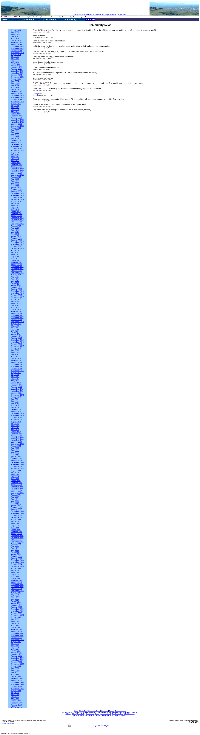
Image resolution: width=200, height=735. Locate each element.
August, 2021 (16, 153)
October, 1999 (16, 687)
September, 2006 (17, 517)
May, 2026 (15, 36)
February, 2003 (16, 605)
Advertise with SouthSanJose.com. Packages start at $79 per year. (100, 14)
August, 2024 (16, 79)
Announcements (120, 711)
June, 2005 (15, 548)
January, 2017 (16, 265)
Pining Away (37, 94)
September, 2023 (17, 102)
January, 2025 (16, 69)
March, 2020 (16, 187)
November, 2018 (17, 220)
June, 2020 (15, 181)
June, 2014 (15, 328)
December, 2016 (17, 267)
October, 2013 (16, 344)
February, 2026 (16, 42)
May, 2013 (15, 354)
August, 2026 (16, 30)
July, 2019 (15, 203)
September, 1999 (17, 689)
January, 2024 (16, 93)
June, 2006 (15, 523)
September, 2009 (17, 444)
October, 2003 (16, 589)
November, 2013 (17, 342)
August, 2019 (16, 201)
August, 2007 (16, 495)
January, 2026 (16, 44)
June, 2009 (15, 450)
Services (135, 712)
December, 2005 (17, 536)
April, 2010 (15, 430)
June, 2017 (15, 254)
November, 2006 (17, 513)
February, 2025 (16, 67)
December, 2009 (17, 438)
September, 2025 (17, 53)
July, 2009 (15, 448)
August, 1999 (16, 691)
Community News (94, 711)
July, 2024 (15, 81)
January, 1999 (16, 705)
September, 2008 (17, 468)
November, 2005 (17, 538)
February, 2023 (16, 116)
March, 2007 (16, 505)
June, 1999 (15, 695)
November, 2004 (17, 562)
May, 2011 (15, 403)
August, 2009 (16, 446)
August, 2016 (16, 275)
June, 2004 (15, 572)
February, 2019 (16, 214)
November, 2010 (17, 415)
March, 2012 (16, 383)
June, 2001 (15, 646)
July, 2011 (15, 399)
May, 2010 (15, 428)
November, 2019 (17, 195)
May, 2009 (15, 452)
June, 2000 (15, 670)
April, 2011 (15, 405)
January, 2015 (16, 314)
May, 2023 (15, 110)
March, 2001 (16, 652)
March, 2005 (16, 554)
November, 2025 (17, 49)
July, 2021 (15, 155)
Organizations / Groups (70, 712)
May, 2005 (15, 550)
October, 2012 (16, 369)
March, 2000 (16, 676)
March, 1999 (16, 701)
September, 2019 (17, 199)
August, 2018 (16, 226)
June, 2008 (15, 475)
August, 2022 (16, 128)
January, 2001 (16, 656)
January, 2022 (16, 142)
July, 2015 (15, 301)
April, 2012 (15, 381)
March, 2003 (16, 603)
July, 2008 (15, 473)
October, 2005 (16, 540)
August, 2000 (16, 666)
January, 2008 (16, 485)
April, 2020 (15, 185)
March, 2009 (16, 456)
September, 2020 (17, 175)
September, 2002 (17, 615)
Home (76, 711)
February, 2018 (16, 238)
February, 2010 (16, 434)
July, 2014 (15, 326)
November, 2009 (17, 440)
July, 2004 (15, 570)
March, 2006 (16, 530)
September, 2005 (17, 542)
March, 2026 (16, 40)
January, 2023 (16, 118)
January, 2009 (16, 460)
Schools (100, 712)
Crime (74, 714)
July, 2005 (15, 546)
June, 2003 (15, 597)
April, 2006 (15, 528)
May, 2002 (15, 623)
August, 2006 (16, 519)
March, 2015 (16, 309)
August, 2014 (16, 324)
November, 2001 (17, 636)
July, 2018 (15, 228)
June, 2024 (15, 83)
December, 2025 (17, 47)
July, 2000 (15, 668)
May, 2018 (15, 232)
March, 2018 (16, 236)
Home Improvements (87, 715)
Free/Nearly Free (117, 714)
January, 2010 (16, 436)
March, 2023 (16, 114)
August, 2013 (16, 348)
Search (103, 715)
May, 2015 (15, 305)
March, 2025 (16, 65)
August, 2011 (16, 397)
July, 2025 (15, 57)
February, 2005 (16, 556)
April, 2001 (15, 650)
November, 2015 (17, 293)
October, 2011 (16, 393)
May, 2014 (15, 330)
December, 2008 (17, 462)
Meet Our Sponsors (121, 715)
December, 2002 (17, 609)
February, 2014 (16, 336)
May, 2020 (15, 183)
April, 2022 (15, 136)
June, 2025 (15, 59)
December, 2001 (17, 634)
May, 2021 (15, 159)
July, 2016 (15, 277)
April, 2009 (15, 454)
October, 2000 (16, 662)
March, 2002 (16, 627)
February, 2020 (16, 189)
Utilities (68, 714)
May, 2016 (15, 281)
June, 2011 (15, 401)
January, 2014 (16, 338)
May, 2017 (15, 256)
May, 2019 (15, 208)
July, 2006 (15, 521)
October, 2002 (16, 613)
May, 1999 (15, 697)
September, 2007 (17, 493)
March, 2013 (16, 358)
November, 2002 (17, 611)
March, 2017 (16, 261)
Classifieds (80, 714)
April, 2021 (15, 161)
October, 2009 (16, 442)
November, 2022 (17, 122)
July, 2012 (15, 375)
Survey (97, 715)
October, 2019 (16, 197)
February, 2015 (16, 311)
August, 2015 (16, 299)
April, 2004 (15, 576)
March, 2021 (16, 163)
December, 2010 (17, 413)
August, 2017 (16, 250)
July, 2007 (15, 497)
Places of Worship (115, 712)
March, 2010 (16, 432)
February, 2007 (16, 507)
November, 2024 (17, 73)
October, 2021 (16, 148)
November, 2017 (17, 244)
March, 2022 (16, 138)
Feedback (76, 715)
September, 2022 (17, 126)
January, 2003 (16, 607)
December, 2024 (17, 71)
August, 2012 (16, 373)
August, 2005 (16, 544)
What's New (83, 711)
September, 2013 (17, 346)
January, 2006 (16, 534)
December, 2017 (17, 242)
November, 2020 (17, 171)
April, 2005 (15, 552)
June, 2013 (15, 352)
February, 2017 (16, 263)
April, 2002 (15, 625)
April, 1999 (15, 699)
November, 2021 (17, 146)
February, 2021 (16, 165)
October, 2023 (16, 100)
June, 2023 (15, 108)
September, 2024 (17, 77)
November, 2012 (17, 367)
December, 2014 (17, 316)
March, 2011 (15, 407)
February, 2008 (16, 483)
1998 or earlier (16, 707)
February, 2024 (16, 91)
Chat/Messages (129, 714)
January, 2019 (16, 216)
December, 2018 (17, 218)
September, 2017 (17, 248)
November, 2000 (17, 660)
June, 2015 (15, 303)
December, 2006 (17, 511)
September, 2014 (17, 322)
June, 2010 (15, 426)
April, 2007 (15, 503)
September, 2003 (17, 591)
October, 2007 (16, 491)
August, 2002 (16, 617)
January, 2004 (16, 583)
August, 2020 (16, 177)
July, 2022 (15, 130)
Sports (97, 714)
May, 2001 (15, 648)
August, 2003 (16, 593)
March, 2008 (16, 481)
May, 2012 (15, 379)
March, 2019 (16, 212)
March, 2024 (16, 89)
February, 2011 (16, 409)
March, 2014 (16, 334)
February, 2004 (16, 581)
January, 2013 (16, 362)
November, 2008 (17, 464)
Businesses (83, 712)
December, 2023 (17, 95)
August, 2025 (16, 55)
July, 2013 (15, 350)
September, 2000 (17, 664)
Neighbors (104, 711)
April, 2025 (15, 63)
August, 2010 (16, 422)
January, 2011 (16, 411)
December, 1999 (17, 682)
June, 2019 (15, 206)
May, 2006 (15, 526)
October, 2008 (16, 466)
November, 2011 (17, 391)
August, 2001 (16, 642)
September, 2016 (17, 273)
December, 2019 (17, 193)
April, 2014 (15, 332)
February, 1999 (16, 703)
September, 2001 (17, 640)
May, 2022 (15, 134)
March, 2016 (16, 285)
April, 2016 (15, 283)
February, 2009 (16, 458)
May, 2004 (15, 574)
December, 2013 (17, 340)
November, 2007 (17, 489)
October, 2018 (16, 222)
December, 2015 (17, 291)
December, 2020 (17, 169)
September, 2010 (17, 420)
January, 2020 (16, 191)
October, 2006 (16, 515)
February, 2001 (16, 654)
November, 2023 (17, 97)
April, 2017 (15, 259)
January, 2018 (16, 240)
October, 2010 (16, 417)
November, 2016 (17, 269)
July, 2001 (15, 644)
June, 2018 (15, 230)
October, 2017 (16, 246)
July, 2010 (15, 424)
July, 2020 (15, 179)
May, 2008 (15, 477)
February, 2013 (16, 360)
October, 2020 (16, 173)
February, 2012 (16, 385)
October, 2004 (16, 564)
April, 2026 (15, 38)
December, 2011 (17, 389)
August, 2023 (16, 104)
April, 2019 (15, 210)
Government (92, 712)
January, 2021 (16, 167)
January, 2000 (16, 680)
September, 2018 (17, 224)
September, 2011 (17, 395)
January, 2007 (16, 509)
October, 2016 (16, 271)
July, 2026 (15, 32)
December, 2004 (17, 560)
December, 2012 (17, 364)
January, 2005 (16, 558)
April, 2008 (15, 479)
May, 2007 (15, 501)
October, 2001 (16, 638)
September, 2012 (17, 371)
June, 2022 (15, 132)
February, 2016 (16, 287)
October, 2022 (16, 124)
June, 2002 (15, 621)
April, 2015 (15, 307)
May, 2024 (15, 85)
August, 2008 (16, 470)
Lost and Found (106, 714)
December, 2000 (17, 658)
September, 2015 (17, 297)
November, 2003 (17, 587)
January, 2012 (16, 387)
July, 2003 (15, 595)
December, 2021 (17, 144)
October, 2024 (16, 75)
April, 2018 (15, 234)
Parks (106, 712)
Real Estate (126, 712)
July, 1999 (15, 693)
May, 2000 (15, 672)
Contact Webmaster (7, 723)
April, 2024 (15, 87)
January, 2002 (16, 632)
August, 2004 (16, 568)
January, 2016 (16, 289)
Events (111, 711)
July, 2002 (15, 619)
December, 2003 (17, 585)
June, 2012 (15, 377)
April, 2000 (15, 674)
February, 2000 (16, 678)
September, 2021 (17, 150)
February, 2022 (16, 140)
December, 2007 (17, 487)
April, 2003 (15, 601)
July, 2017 (15, 252)
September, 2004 (17, 566)
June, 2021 (15, 157)
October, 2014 (16, 320)
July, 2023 (15, 106)
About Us (110, 715)
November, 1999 (17, 684)
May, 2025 (15, 61)
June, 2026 (15, 34)
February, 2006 (16, 532)
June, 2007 (15, 499)
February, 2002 (16, 629)
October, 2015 (16, 295)
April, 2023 (15, 112)
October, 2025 (16, 51)
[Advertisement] (100, 7)
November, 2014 (17, 318)
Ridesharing (90, 714)
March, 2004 (16, 579)
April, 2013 (15, 356)
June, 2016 (15, 279)
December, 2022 (17, 120)
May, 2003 (15, 599)
